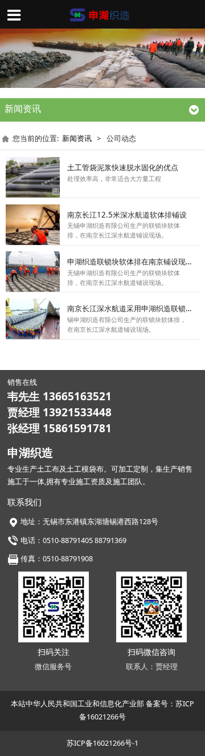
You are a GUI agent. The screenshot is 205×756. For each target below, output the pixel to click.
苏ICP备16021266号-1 (102, 743)
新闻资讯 (77, 138)
